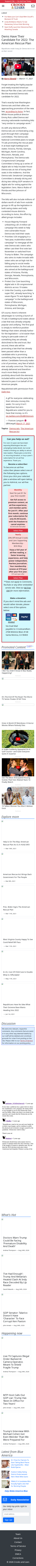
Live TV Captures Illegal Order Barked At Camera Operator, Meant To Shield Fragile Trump (16, 1361)
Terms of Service (26, 1041)
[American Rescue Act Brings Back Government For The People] (18, 862)
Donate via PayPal (24, 617)
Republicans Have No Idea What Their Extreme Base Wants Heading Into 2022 (16, 1007)
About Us (18, 1538)
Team (18, 1534)
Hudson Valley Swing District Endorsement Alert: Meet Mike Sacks (19, 1474)
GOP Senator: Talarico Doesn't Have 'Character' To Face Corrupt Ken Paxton (15, 1317)
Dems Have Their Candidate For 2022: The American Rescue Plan (18, 39)
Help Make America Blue (16, 1491)
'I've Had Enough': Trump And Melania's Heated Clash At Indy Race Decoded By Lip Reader (15, 1279)
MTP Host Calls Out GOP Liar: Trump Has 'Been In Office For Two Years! (14, 1399)
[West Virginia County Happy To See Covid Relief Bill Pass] (18, 927)
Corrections (18, 1558)
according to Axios (14, 111)
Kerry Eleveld (10, 78)
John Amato (7, 1325)
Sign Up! (8, 1520)
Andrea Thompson (9, 1250)
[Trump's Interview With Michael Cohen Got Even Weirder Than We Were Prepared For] (16, 1420)
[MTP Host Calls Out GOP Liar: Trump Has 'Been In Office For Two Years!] (16, 1384)
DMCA (18, 1554)
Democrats (14, 428)
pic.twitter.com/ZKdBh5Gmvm (20, 416)
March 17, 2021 (23, 423)
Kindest (11, 622)
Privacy (18, 1550)
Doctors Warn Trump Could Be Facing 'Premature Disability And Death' (15, 1242)
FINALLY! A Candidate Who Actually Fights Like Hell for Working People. (21, 1483)
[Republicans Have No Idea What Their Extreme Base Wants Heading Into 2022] (18, 992)
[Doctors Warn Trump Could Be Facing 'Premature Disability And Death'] (16, 1226)
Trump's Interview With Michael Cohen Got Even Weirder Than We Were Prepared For (16, 1435)
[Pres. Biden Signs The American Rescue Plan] (18, 894)
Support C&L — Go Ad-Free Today (18, 1)
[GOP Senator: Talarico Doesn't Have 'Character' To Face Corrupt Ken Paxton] (16, 1302)
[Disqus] (18, 1125)
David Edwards (8, 1289)
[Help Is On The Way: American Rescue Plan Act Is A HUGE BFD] (18, 829)
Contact (18, 1542)
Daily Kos (6, 391)
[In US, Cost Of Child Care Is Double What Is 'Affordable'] (18, 960)
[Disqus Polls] (18, 1072)
